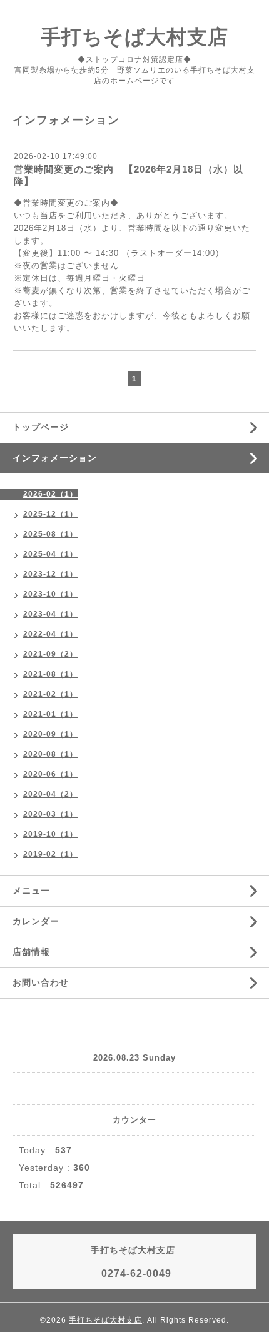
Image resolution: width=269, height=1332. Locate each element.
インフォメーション (55, 458)
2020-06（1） (50, 774)
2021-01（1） (50, 714)
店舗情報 (31, 952)
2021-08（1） (50, 674)
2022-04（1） (50, 634)
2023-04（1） (50, 614)
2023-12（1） (50, 574)
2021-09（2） (50, 654)
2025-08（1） (50, 534)
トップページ (41, 427)
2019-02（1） (50, 854)
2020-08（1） (50, 754)
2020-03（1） (50, 814)
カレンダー (36, 921)
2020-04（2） (50, 794)
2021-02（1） (50, 694)
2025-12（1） (50, 514)
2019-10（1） (50, 834)
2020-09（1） (50, 734)
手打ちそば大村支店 (134, 37)
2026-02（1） (50, 494)
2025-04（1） (50, 554)
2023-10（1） (50, 594)
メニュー (31, 890)
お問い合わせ (41, 982)
